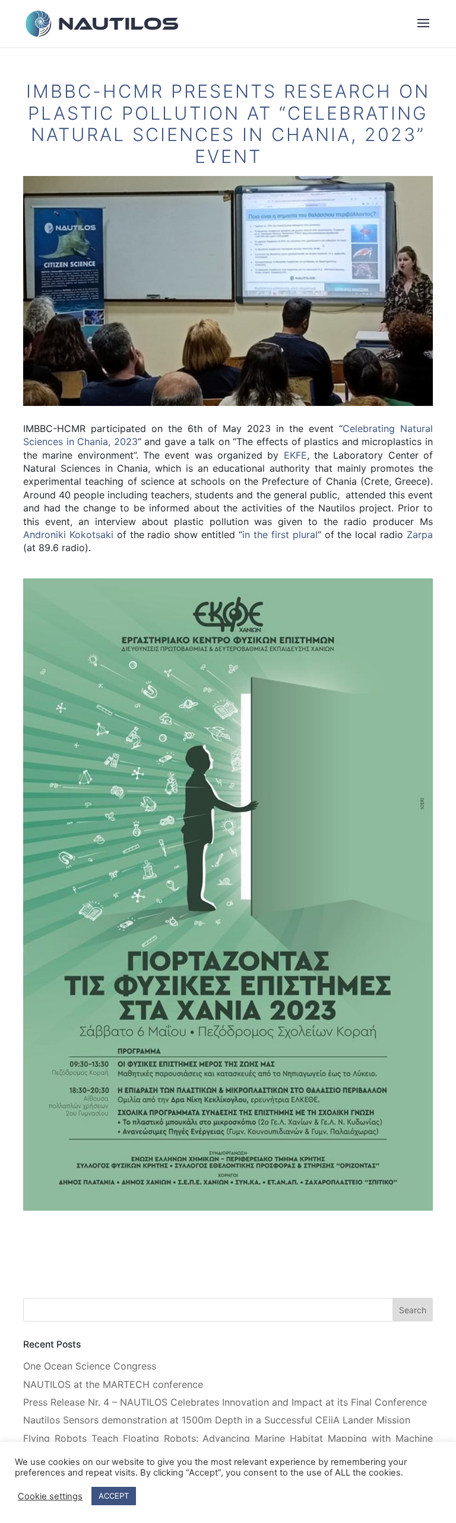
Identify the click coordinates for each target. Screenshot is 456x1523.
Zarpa (420, 534)
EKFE (295, 455)
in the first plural (280, 534)
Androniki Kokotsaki (68, 534)
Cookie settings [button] (50, 1496)
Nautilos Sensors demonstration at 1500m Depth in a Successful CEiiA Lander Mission (216, 1420)
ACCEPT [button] (114, 1495)
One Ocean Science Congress (89, 1366)
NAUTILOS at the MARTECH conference (113, 1384)
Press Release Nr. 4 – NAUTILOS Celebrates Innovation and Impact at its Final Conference (225, 1402)
